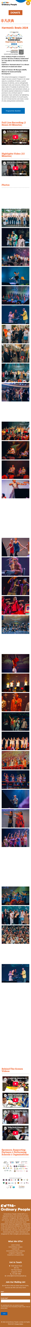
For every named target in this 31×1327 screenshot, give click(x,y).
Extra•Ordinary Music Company (15, 1251)
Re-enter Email (6, 1298)
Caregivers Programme (15, 1253)
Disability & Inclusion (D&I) (15, 1255)
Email (4, 1291)
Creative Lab (15, 1249)
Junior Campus (15, 1245)
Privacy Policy (19, 1324)
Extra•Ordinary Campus (15, 1247)
